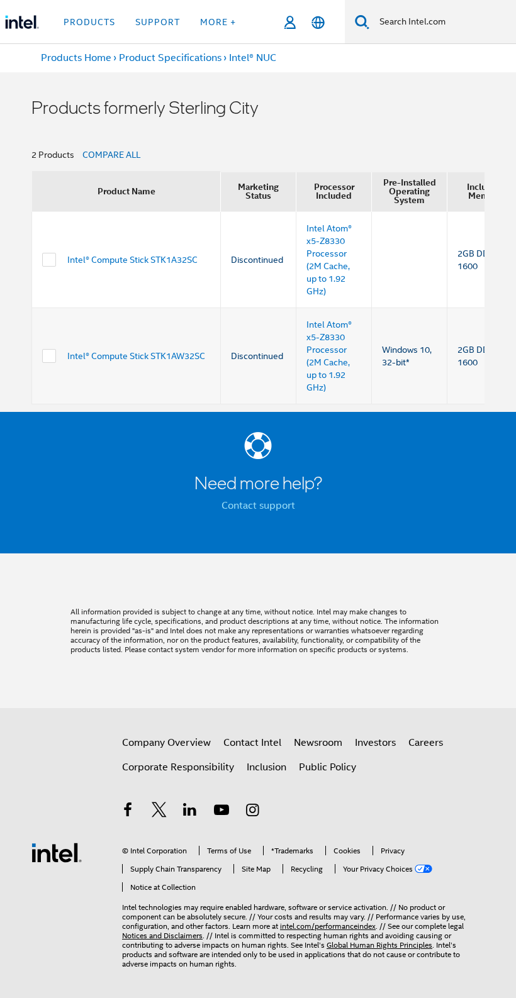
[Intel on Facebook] (127, 812)
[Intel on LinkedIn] (190, 812)
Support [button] (157, 22)
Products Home (76, 58)
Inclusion (266, 767)
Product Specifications (170, 58)
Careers (425, 742)
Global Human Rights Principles (379, 945)
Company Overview (166, 742)
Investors (375, 742)
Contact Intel (252, 742)
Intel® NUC (252, 58)
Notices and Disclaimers (162, 935)
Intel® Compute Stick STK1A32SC (132, 259)
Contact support (258, 505)
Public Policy (327, 767)
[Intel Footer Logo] (56, 852)
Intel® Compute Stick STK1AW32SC (136, 356)
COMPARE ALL (111, 154)
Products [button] (89, 22)
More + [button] (218, 22)
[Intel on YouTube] (221, 812)
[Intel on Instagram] (252, 812)
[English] (318, 22)
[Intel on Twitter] (159, 812)
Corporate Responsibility (178, 767)
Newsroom (318, 742)
